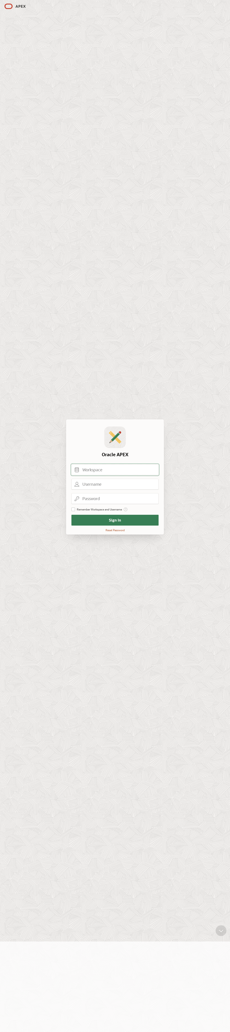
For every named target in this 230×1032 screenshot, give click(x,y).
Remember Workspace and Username (99, 509)
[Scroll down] (221, 930)
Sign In (115, 520)
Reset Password (115, 530)
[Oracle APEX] (15, 6)
